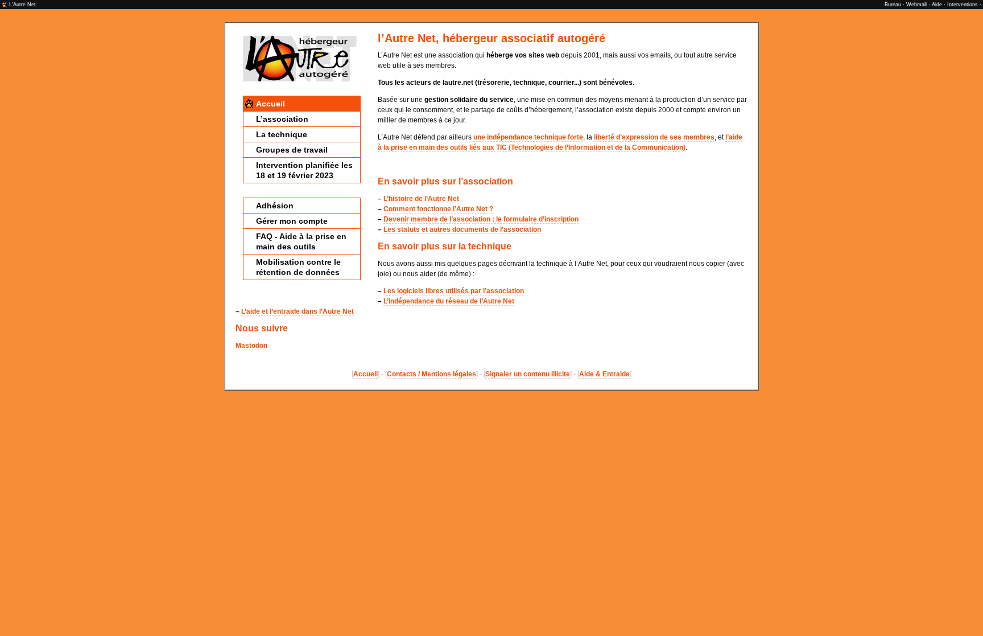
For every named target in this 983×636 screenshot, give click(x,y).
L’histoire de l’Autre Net (421, 199)
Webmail (916, 4)
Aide (937, 4)
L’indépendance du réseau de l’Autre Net (448, 301)
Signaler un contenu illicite (527, 374)
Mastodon (251, 346)
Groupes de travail (292, 149)
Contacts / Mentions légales (431, 374)
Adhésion (275, 205)
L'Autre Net (22, 4)
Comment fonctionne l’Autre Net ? (438, 209)
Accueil (270, 103)
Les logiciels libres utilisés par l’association (453, 291)
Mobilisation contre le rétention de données (298, 267)
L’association (282, 119)
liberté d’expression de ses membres (654, 137)
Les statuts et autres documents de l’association (462, 229)
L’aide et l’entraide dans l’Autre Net (297, 311)
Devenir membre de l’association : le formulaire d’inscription (481, 219)
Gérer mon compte (292, 220)
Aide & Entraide (604, 374)
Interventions (962, 4)
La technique (281, 134)
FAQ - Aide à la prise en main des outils (301, 241)
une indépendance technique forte (528, 137)
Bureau (893, 4)
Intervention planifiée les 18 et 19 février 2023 (304, 170)
